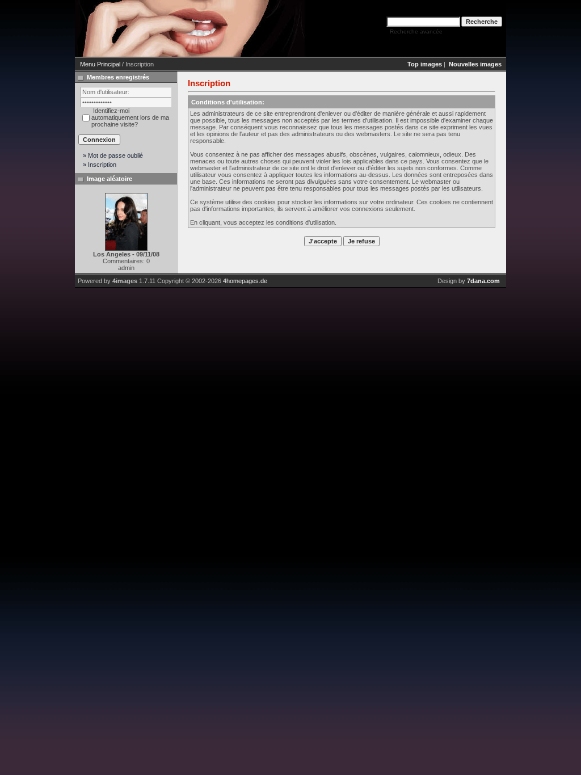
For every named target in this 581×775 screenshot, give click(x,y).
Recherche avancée (416, 31)
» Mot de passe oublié (113, 155)
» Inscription (99, 164)
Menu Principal (100, 64)
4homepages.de (245, 280)
